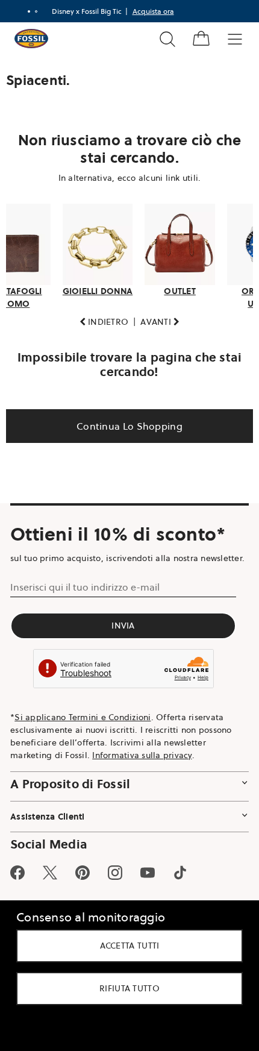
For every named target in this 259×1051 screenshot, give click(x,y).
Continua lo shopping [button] (125, 422)
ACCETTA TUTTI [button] (125, 946)
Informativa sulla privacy (142, 764)
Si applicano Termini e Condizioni (82, 726)
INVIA (122, 635)
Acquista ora (148, 11)
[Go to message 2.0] (31, 11)
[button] (99, 318)
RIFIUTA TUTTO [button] (125, 988)
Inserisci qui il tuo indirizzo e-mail (85, 596)
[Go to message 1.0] (24, 11)
